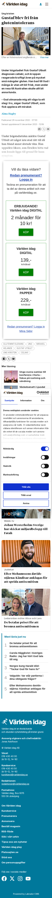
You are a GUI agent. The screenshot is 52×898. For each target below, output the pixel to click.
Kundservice (9, 810)
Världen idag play (12, 847)
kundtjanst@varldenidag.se (15, 774)
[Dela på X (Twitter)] (44, 129)
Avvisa (26, 503)
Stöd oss (7, 857)
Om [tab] (42, 400)
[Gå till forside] (14, 4)
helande (7, 348)
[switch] (45, 457)
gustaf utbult (25, 348)
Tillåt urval (26, 495)
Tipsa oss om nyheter (14, 841)
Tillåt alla (26, 487)
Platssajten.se (10, 852)
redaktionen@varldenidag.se (15, 784)
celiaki (24, 352)
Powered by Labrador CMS (26, 894)
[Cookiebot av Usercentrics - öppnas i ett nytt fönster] (37, 393)
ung (30, 344)
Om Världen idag (11, 805)
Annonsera (8, 821)
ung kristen (10, 352)
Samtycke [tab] (9, 400)
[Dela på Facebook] (39, 129)
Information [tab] (26, 400)
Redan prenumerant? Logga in (26, 326)
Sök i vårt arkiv (10, 836)
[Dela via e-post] (48, 129)
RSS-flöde (7, 831)
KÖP (26, 232)
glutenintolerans (13, 344)
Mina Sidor (26, 331)
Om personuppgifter (13, 862)
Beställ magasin (11, 826)
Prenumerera (9, 816)
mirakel (40, 344)
